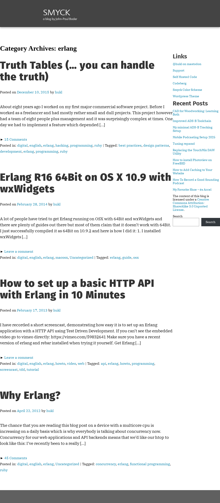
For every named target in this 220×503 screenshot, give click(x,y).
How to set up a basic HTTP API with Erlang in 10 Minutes (77, 289)
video (71, 363)
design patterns (156, 145)
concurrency (106, 464)
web (81, 363)
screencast (9, 369)
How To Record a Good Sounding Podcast (196, 181)
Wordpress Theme (186, 96)
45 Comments (15, 458)
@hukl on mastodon (187, 64)
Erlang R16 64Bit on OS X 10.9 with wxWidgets (85, 183)
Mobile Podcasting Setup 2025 (194, 137)
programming (81, 145)
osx (136, 257)
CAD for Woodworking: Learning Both (195, 112)
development (11, 151)
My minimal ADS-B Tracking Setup (192, 129)
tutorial (33, 369)
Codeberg (179, 83)
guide (126, 257)
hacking (61, 145)
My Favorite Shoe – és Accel (192, 189)
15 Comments (15, 139)
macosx (61, 257)
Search (178, 216)
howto (60, 363)
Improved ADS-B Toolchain (192, 121)
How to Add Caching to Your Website (192, 171)
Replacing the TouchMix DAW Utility (194, 151)
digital (22, 145)
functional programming (150, 464)
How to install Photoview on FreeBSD (192, 161)
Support (178, 70)
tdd (22, 369)
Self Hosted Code (185, 77)
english (35, 145)
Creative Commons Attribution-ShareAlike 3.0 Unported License (191, 205)
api (103, 363)
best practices (130, 145)
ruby (98, 145)
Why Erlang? (30, 395)
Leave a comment (18, 251)
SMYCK (56, 13)
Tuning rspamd (184, 144)
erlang (48, 145)
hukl (58, 92)
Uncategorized (81, 257)
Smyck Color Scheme (187, 90)
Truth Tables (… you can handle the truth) (77, 71)
